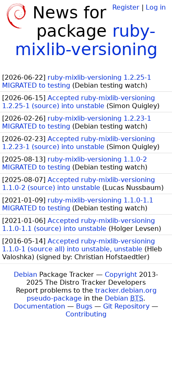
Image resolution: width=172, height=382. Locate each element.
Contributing (86, 314)
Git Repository (126, 306)
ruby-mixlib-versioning (86, 40)
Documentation (39, 306)
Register (125, 7)
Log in (156, 7)
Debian (25, 274)
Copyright (121, 274)
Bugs (84, 306)
